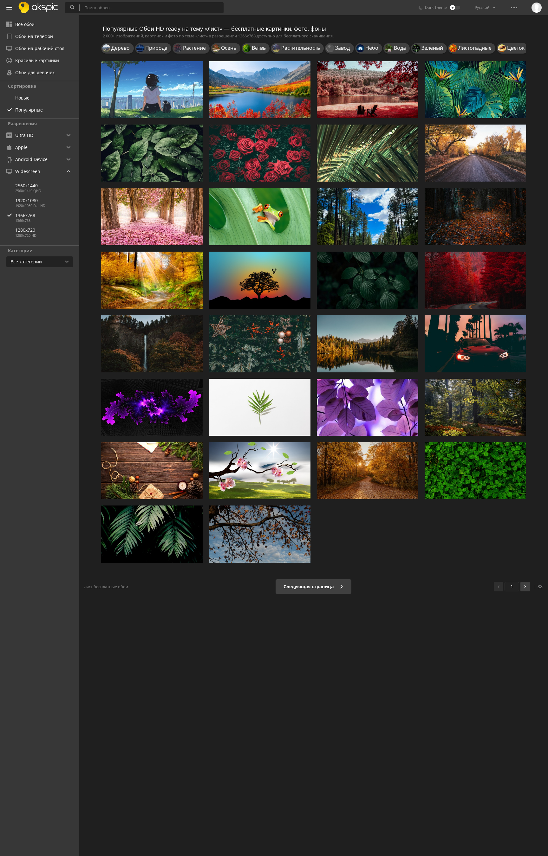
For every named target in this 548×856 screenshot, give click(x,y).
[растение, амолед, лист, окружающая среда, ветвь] (152, 534)
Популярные (29, 110)
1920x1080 (26, 200)
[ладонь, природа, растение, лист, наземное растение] (367, 153)
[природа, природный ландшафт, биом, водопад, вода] (152, 343)
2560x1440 (26, 185)
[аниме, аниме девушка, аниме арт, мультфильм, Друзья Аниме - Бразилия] (152, 89)
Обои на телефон (34, 36)
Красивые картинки (37, 60)
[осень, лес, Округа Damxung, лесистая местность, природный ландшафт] (367, 470)
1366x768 (25, 215)
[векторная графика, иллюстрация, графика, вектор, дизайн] (475, 89)
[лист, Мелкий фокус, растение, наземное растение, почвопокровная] (152, 153)
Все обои (25, 24)
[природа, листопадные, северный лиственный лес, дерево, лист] (475, 216)
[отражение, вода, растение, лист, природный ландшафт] (367, 343)
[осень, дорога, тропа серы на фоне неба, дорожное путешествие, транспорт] (475, 153)
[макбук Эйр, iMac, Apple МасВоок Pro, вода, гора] (259, 89)
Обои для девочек (35, 72)
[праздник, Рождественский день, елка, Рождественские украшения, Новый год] (152, 470)
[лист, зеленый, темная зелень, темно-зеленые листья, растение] (367, 280)
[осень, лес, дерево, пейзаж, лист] (152, 280)
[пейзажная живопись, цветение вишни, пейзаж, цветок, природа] (259, 470)
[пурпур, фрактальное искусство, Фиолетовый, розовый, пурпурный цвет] (152, 407)
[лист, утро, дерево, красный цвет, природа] (367, 89)
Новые (22, 98)
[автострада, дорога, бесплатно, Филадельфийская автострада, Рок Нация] (367, 216)
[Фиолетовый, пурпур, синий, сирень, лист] (367, 407)
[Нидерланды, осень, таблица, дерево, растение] (475, 407)
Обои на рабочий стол (39, 48)
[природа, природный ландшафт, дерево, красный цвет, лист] (475, 280)
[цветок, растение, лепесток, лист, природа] (259, 153)
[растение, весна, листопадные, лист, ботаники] (259, 534)
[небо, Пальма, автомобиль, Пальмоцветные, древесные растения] (475, 343)
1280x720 (25, 230)
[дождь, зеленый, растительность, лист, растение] (475, 470)
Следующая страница (309, 586)
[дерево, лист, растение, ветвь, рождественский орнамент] (259, 343)
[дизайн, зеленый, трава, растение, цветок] (259, 407)
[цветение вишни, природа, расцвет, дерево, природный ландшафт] (152, 216)
